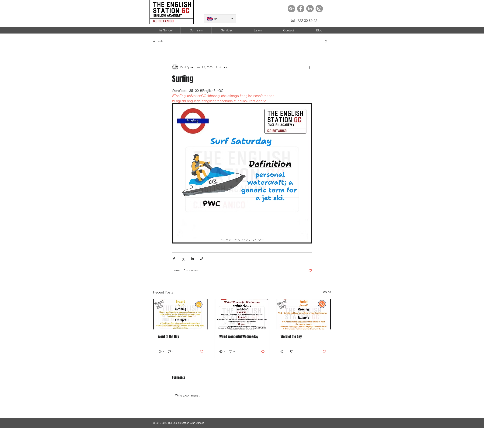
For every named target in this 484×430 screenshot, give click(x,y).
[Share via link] (201, 259)
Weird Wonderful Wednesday (238, 336)
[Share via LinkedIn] (192, 259)
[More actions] (309, 67)
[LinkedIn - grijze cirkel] (310, 8)
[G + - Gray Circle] (291, 8)
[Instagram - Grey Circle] (319, 8)
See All (327, 291)
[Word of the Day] (180, 314)
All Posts (158, 41)
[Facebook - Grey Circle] (300, 8)
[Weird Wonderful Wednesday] (242, 314)
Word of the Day (168, 336)
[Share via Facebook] (174, 259)
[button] (326, 41)
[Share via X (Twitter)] (183, 259)
